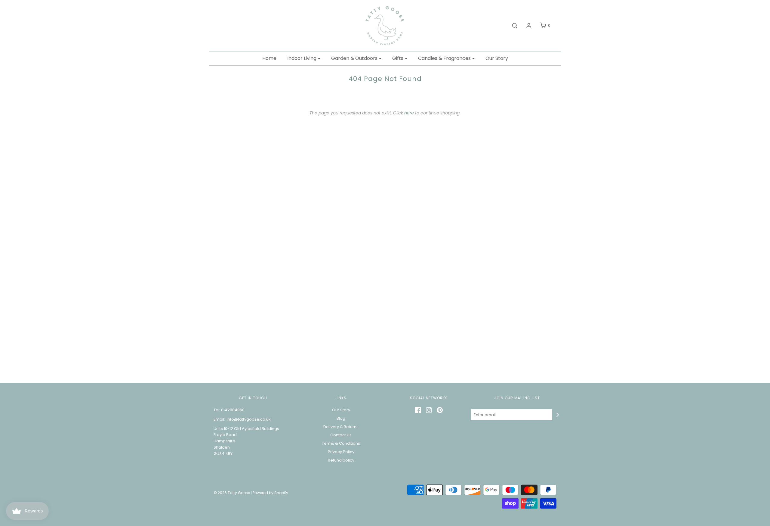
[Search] (511, 26)
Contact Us (341, 435)
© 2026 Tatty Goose (232, 492)
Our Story (496, 58)
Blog (341, 418)
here (409, 113)
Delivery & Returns (341, 427)
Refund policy (341, 460)
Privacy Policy (341, 452)
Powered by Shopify (270, 492)
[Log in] (525, 26)
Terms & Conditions (341, 443)
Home (269, 58)
